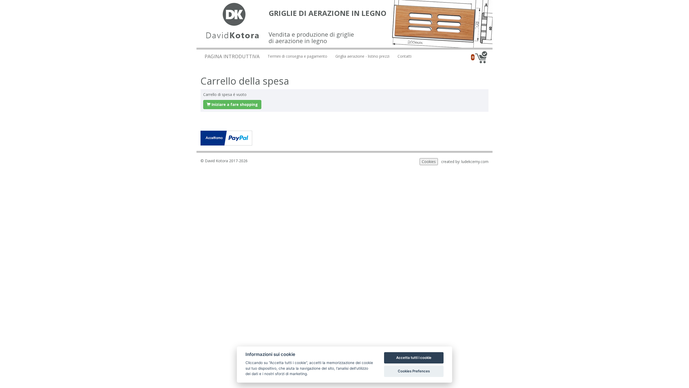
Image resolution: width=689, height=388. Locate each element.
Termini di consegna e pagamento (297, 56)
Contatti (405, 56)
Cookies (429, 161)
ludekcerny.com (474, 161)
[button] (232, 104)
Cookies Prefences (414, 371)
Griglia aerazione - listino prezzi (362, 56)
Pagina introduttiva (232, 56)
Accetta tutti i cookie (413, 357)
